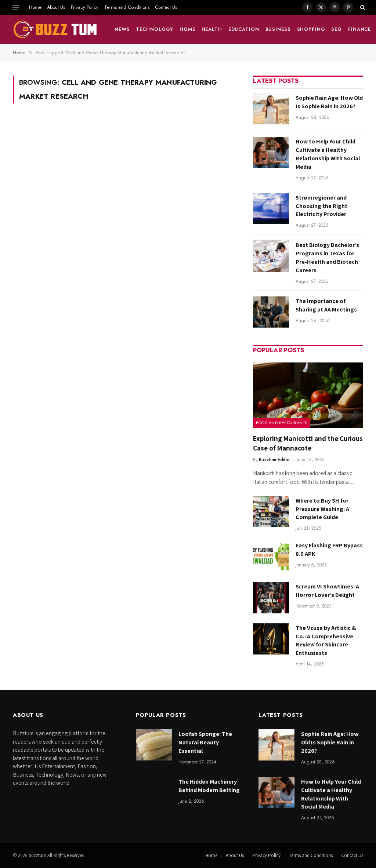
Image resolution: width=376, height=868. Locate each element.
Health (212, 29)
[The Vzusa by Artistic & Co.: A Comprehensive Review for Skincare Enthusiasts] (271, 638)
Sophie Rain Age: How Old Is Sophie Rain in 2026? (329, 102)
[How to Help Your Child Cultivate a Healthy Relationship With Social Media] (271, 152)
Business (278, 29)
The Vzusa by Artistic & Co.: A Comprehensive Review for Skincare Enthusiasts (326, 640)
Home (35, 7)
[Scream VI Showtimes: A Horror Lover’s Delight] (271, 597)
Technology (154, 29)
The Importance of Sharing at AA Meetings (326, 305)
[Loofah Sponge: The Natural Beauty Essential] (154, 745)
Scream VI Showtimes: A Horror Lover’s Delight (327, 591)
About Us (56, 7)
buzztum (38, 855)
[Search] (362, 7)
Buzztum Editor (274, 459)
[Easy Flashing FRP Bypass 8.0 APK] (271, 556)
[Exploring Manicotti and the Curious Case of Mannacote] (308, 395)
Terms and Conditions (126, 7)
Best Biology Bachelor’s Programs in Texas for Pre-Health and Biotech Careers (327, 257)
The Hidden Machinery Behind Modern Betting (209, 786)
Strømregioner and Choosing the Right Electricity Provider (321, 206)
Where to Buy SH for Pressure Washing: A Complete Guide (322, 509)
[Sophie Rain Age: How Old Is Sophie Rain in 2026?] (271, 108)
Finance (359, 29)
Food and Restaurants (281, 423)
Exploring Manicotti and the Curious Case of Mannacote (308, 443)
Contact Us (166, 7)
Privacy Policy (84, 7)
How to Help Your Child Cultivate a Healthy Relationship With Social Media (328, 154)
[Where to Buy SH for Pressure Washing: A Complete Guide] (271, 511)
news (122, 29)
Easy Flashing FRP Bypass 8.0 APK (329, 549)
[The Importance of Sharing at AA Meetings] (271, 312)
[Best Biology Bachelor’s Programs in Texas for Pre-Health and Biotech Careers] (271, 255)
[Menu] (15, 7)
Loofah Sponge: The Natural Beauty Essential (205, 742)
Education (243, 29)
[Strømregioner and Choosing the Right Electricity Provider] (271, 208)
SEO (336, 29)
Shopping (311, 29)
